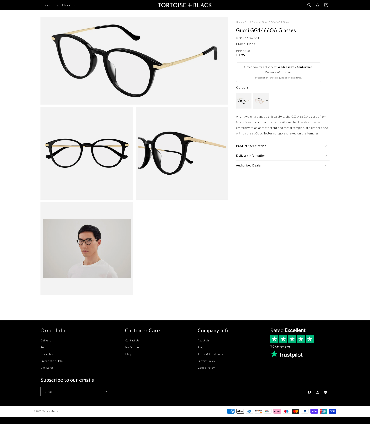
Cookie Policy (206, 367)
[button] (49, 5)
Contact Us (132, 340)
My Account (132, 347)
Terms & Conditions (210, 354)
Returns (45, 347)
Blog (200, 347)
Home (239, 22)
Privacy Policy (206, 360)
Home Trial (47, 354)
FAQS (128, 354)
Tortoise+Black (50, 411)
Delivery (45, 340)
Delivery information (278, 72)
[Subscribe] (105, 391)
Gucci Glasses (252, 22)
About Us (204, 340)
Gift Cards (47, 367)
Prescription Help (51, 360)
